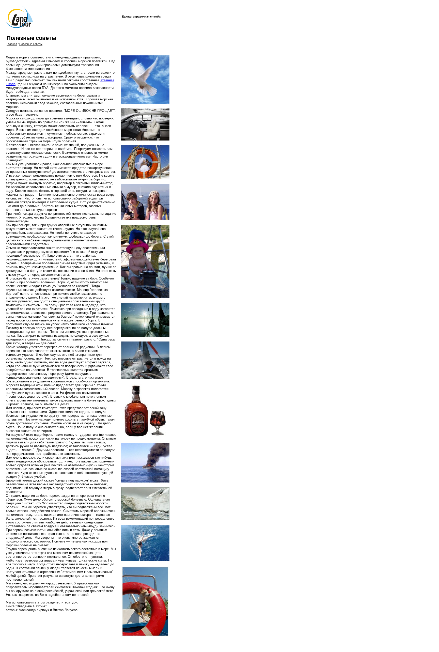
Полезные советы (30, 43)
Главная (12, 43)
